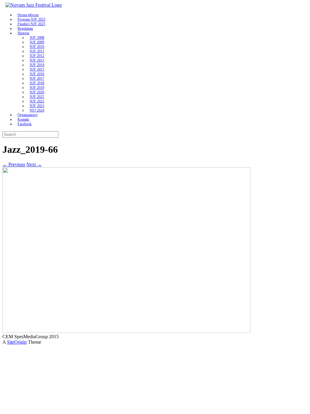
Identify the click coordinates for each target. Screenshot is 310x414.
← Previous (13, 164)
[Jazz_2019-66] (126, 331)
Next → (34, 164)
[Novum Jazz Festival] (33, 5)
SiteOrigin (17, 342)
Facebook (24, 124)
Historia (23, 33)
